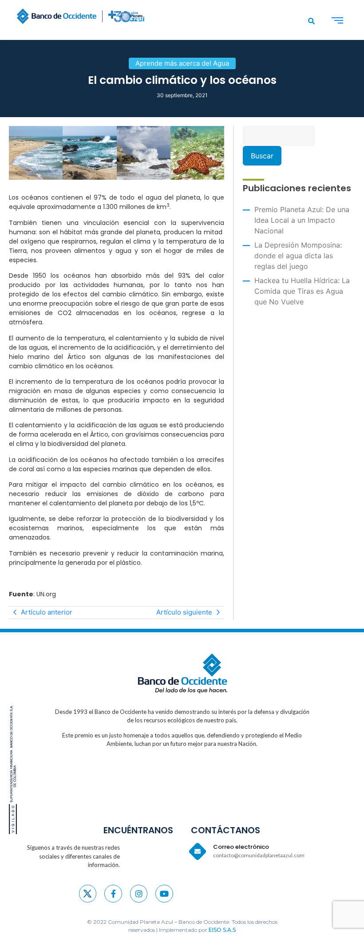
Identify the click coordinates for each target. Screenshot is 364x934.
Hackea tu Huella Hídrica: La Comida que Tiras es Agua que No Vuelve (302, 291)
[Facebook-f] (113, 893)
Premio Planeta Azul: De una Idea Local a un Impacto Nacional (301, 220)
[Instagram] (139, 893)
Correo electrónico (241, 847)
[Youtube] (164, 893)
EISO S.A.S (222, 929)
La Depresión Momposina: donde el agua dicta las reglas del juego (298, 255)
